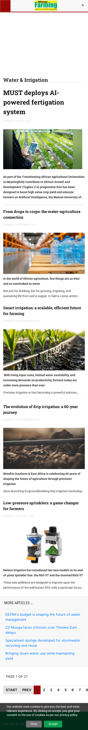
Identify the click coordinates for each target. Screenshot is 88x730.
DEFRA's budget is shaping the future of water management (42, 617)
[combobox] (82, 5)
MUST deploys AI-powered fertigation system (33, 102)
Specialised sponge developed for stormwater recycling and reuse (42, 643)
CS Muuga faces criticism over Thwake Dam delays (41, 630)
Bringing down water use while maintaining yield (40, 656)
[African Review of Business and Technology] (46, 5)
